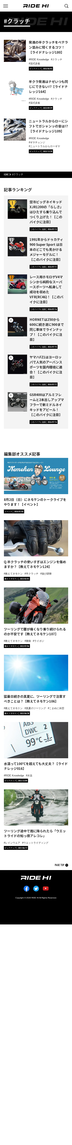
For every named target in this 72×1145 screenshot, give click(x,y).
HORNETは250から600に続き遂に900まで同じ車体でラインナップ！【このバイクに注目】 (47, 329)
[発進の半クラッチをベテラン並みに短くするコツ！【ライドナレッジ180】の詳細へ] (15, 51)
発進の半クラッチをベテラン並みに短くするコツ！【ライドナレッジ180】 (48, 47)
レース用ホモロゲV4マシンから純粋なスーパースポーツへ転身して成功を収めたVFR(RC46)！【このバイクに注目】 (46, 289)
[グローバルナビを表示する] (5, 5)
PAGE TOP (59, 865)
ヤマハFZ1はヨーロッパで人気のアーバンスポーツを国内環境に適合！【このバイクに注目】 (46, 367)
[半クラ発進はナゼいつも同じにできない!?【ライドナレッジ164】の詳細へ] (15, 90)
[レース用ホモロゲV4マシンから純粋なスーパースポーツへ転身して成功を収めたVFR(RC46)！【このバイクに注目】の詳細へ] (17, 284)
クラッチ (57, 59)
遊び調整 (47, 573)
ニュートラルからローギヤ (45, 146)
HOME (6, 174)
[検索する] (66, 5)
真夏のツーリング (36, 708)
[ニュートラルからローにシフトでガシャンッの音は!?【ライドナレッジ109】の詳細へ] (15, 130)
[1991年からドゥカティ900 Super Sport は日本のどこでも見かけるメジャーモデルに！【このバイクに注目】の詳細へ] (17, 246)
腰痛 (28, 640)
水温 (29, 775)
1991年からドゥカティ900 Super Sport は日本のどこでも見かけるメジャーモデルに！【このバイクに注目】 (46, 249)
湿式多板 (35, 63)
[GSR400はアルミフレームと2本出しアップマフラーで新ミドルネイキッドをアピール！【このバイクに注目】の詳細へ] (17, 402)
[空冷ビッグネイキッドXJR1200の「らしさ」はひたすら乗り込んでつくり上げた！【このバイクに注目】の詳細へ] (17, 209)
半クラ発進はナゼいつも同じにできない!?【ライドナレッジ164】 (48, 86)
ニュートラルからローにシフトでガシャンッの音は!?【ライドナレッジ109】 (48, 126)
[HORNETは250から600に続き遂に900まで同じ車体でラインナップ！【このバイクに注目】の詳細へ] (17, 326)
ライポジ (39, 640)
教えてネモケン (14, 573)
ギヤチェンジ (37, 142)
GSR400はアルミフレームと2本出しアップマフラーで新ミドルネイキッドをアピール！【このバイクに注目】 (47, 404)
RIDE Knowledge (39, 59)
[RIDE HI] (36, 6)
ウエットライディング (35, 842)
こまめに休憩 (56, 708)
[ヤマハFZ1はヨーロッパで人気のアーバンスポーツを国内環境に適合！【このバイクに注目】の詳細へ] (17, 364)
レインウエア (12, 842)
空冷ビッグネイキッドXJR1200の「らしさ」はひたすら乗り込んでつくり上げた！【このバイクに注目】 (46, 211)
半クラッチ (32, 573)
